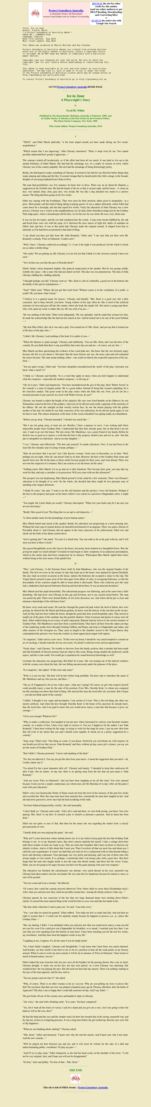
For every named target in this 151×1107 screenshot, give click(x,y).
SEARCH (96, 20)
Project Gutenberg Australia (66, 10)
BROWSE (97, 3)
